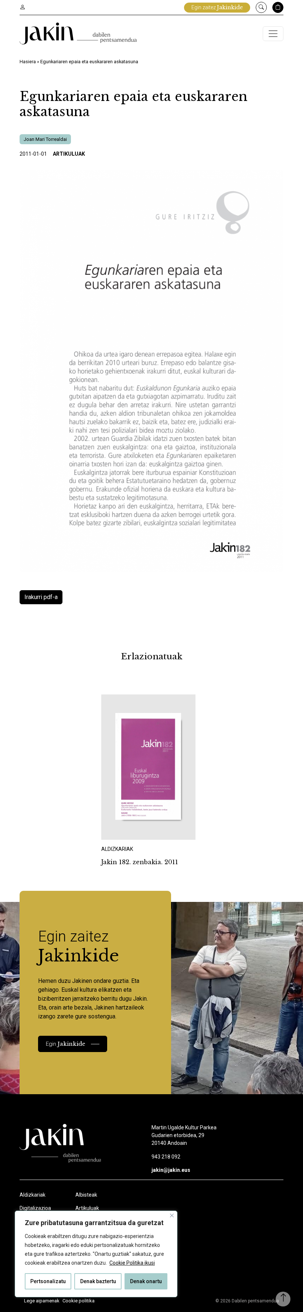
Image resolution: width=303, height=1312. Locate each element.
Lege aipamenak (41, 1300)
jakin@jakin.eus (171, 1170)
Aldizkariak (32, 1195)
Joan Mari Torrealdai (45, 139)
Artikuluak (69, 154)
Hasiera (28, 61)
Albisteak (86, 1195)
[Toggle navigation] (273, 33)
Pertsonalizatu (48, 1281)
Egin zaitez (217, 7)
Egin (65, 1043)
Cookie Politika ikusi (132, 1263)
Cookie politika (78, 1300)
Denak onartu (146, 1281)
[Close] (172, 1215)
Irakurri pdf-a (41, 597)
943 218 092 (166, 1157)
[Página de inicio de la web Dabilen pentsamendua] (78, 33)
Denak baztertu (98, 1281)
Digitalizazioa (35, 1208)
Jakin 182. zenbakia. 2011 (139, 862)
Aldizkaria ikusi (127, 829)
